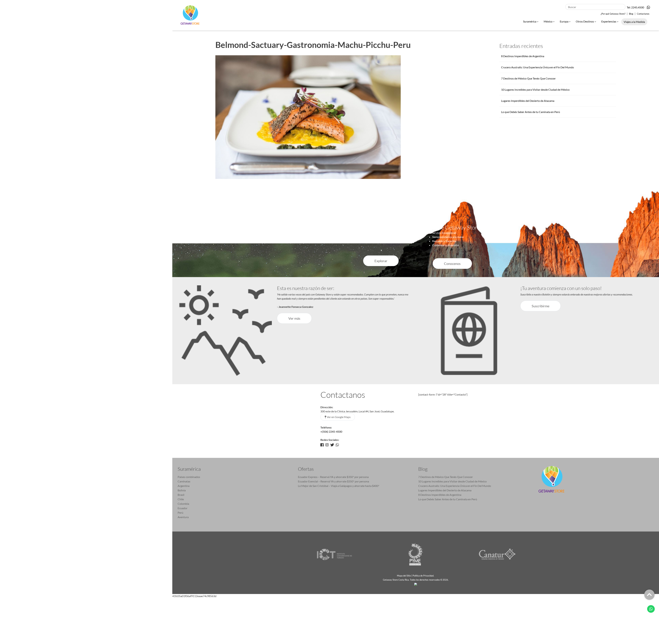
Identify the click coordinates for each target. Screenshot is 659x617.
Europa (564, 21)
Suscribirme (540, 306)
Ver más (294, 318)
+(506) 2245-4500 (331, 431)
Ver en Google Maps (338, 417)
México (548, 21)
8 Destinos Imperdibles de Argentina (522, 56)
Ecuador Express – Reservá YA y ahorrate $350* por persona (333, 476)
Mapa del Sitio (404, 575)
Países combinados (189, 476)
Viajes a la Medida (634, 21)
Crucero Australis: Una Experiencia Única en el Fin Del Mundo (537, 67)
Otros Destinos (585, 21)
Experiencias (609, 21)
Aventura (183, 517)
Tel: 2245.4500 (635, 7)
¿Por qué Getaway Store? (613, 13)
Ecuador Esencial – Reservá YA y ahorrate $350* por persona (333, 481)
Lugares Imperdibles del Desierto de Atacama (527, 100)
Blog (631, 13)
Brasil (181, 494)
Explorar (380, 261)
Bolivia (182, 490)
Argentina (183, 485)
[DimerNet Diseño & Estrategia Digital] (415, 583)
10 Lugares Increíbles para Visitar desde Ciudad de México (535, 89)
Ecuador (182, 508)
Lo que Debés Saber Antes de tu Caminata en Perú (530, 111)
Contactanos (643, 13)
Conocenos (452, 263)
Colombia (183, 503)
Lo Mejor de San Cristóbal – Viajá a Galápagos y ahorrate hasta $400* (338, 485)
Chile (181, 499)
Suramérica (530, 21)
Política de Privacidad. (424, 575)
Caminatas (184, 481)
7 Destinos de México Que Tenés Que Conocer (528, 78)
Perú (180, 512)
